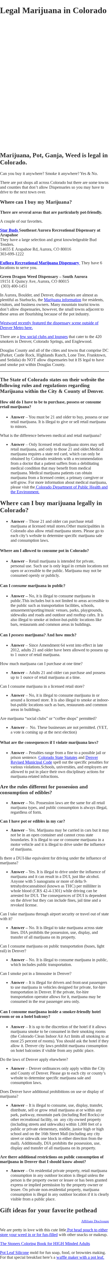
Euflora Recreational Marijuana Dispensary (40, 263)
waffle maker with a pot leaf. (80, 1257)
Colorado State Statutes (57, 757)
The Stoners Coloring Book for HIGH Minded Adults (45, 1243)
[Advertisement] (54, 75)
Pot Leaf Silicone (14, 1252)
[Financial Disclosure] (53, 144)
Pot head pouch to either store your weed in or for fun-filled (54, 1232)
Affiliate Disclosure (95, 1221)
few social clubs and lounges (44, 336)
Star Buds (9, 230)
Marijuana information (62, 299)
